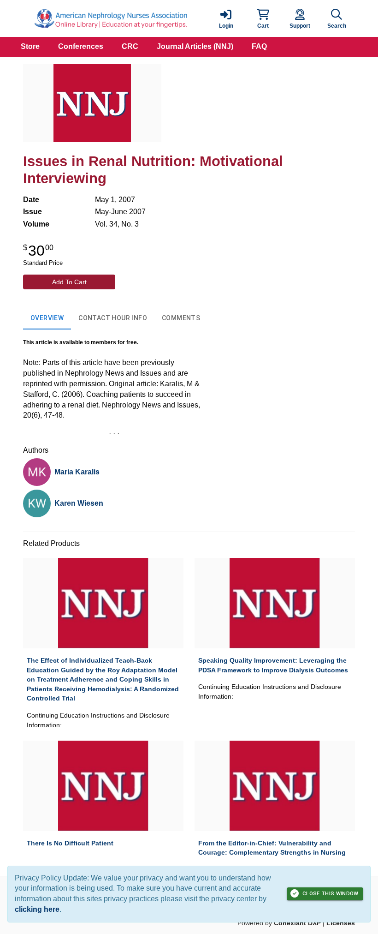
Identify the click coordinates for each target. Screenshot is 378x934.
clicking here (37, 909)
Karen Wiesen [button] (78, 503)
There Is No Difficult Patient (70, 843)
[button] (262, 18)
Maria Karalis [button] (77, 472)
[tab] (47, 318)
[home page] (110, 18)
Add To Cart (69, 282)
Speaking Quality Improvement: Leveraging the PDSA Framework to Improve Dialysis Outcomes (273, 665)
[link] (225, 18)
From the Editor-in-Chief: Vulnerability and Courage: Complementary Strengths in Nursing (272, 847)
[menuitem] (30, 47)
